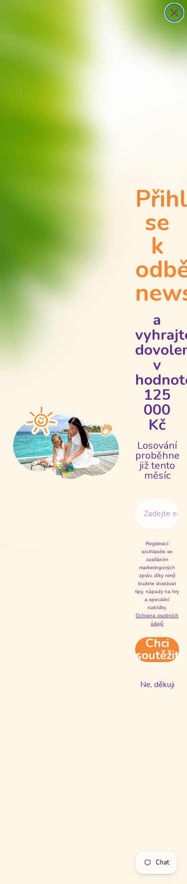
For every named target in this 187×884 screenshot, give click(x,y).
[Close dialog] (174, 12)
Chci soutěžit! (157, 649)
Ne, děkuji (157, 684)
